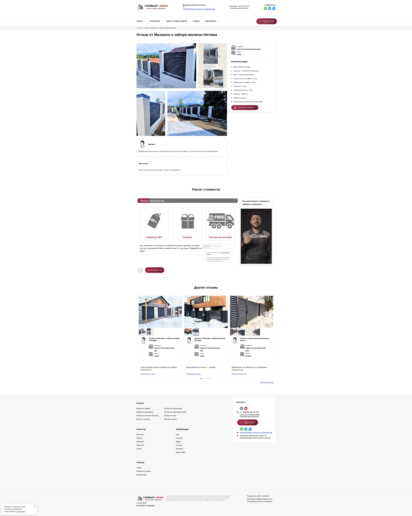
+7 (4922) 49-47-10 (270, 5)
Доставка (140, 434)
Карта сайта (181, 452)
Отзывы (196, 21)
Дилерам (140, 442)
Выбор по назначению (173, 408)
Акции (138, 468)
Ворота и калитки (143, 419)
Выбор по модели (143, 408)
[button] (200, 378)
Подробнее (20, 511)
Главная (139, 28)
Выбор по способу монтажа (147, 415)
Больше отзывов (266, 382)
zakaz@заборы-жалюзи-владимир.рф (199, 9)
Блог (178, 434)
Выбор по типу (170, 415)
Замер (139, 449)
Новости (179, 438)
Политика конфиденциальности (259, 499)
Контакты (179, 449)
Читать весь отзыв (147, 374)
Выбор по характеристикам (175, 412)
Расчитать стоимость (246, 107)
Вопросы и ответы (143, 471)
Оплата (139, 438)
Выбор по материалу (144, 412)
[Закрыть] (34, 506)
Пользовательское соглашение (259, 501)
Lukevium (265, 496)
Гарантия (140, 445)
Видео (178, 442)
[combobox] (207, 246)
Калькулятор (155, 21)
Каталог (140, 21)
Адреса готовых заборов (176, 21)
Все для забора (170, 419)
